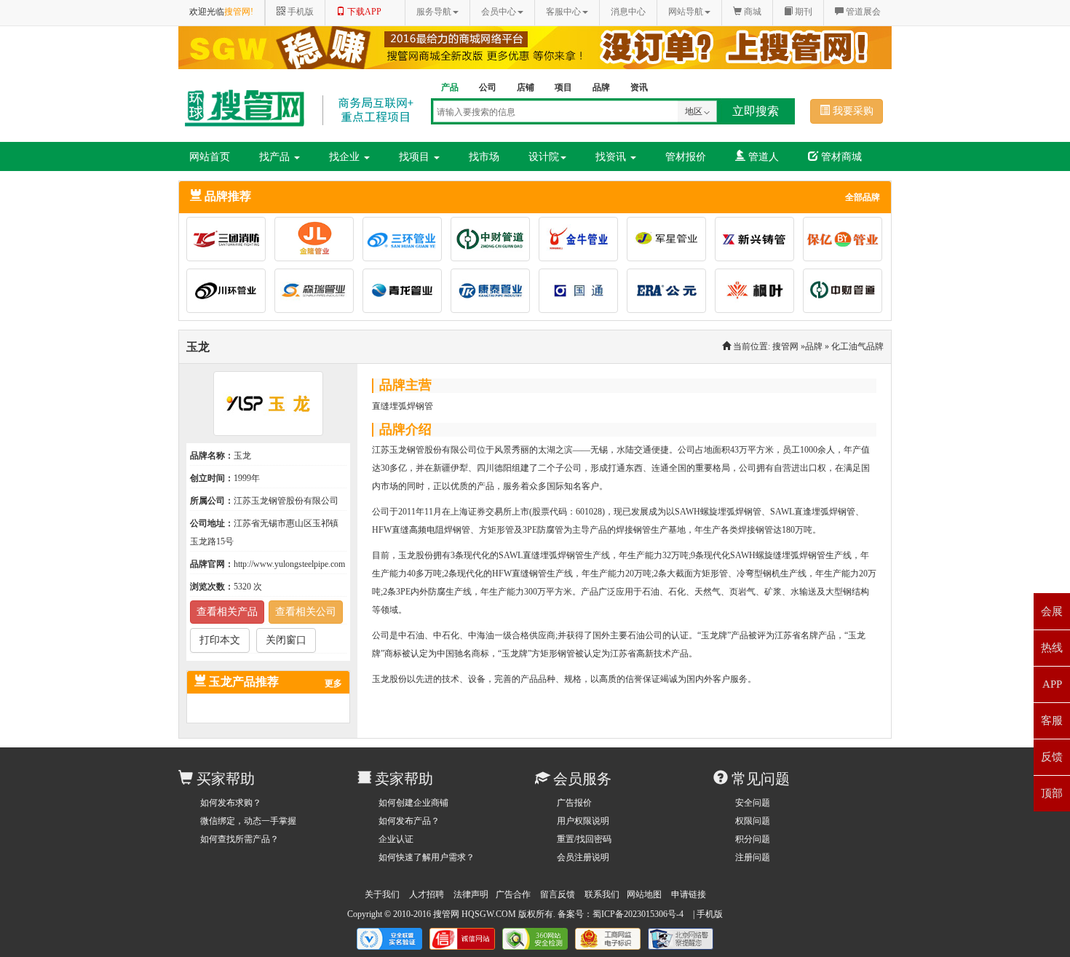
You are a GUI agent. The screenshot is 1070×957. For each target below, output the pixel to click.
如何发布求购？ (230, 803)
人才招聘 (426, 894)
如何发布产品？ (409, 821)
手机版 (710, 914)
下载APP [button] (363, 12)
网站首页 (209, 156)
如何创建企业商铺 (413, 803)
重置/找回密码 (584, 839)
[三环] (406, 242)
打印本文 (219, 640)
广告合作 (513, 894)
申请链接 (688, 894)
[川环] (230, 293)
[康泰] (495, 293)
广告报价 (574, 803)
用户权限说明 (583, 821)
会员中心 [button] (498, 12)
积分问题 (752, 839)
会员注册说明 (583, 857)
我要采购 (851, 111)
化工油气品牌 (857, 346)
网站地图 (644, 894)
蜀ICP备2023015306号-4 (638, 914)
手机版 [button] (299, 12)
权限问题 (752, 821)
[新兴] (759, 242)
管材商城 (840, 156)
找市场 (484, 156)
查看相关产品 (227, 611)
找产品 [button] (276, 156)
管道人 (762, 156)
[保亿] (842, 242)
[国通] (583, 293)
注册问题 (752, 857)
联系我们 (601, 894)
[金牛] (583, 242)
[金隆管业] (318, 242)
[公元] (671, 293)
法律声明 (470, 894)
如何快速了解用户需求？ (427, 857)
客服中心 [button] (563, 12)
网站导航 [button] (685, 12)
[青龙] (406, 293)
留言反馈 (557, 894)
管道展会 (862, 12)
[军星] (671, 242)
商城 (751, 12)
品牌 (814, 346)
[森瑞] (318, 293)
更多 (333, 683)
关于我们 (382, 894)
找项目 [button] (415, 156)
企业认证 (396, 839)
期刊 (802, 12)
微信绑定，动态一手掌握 (248, 821)
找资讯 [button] (612, 156)
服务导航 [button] (433, 12)
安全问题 (752, 803)
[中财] (495, 242)
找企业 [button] (345, 156)
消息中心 (628, 12)
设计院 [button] (543, 156)
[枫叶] (759, 293)
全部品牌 (862, 197)
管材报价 (685, 156)
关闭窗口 (286, 640)
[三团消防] (230, 242)
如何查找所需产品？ (239, 839)
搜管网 (785, 346)
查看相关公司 (305, 611)
